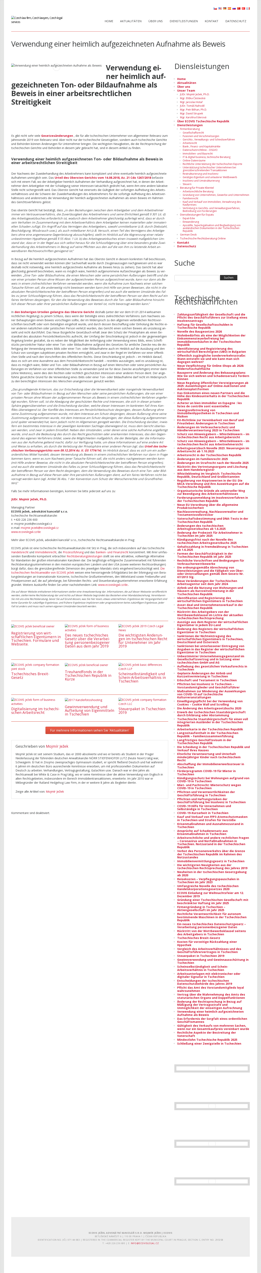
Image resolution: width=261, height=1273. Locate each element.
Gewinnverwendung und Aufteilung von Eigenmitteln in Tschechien (89, 710)
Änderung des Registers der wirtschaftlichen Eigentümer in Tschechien (210, 630)
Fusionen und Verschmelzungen (201, 136)
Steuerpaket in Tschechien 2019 (141, 710)
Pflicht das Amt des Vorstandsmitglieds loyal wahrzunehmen (210, 989)
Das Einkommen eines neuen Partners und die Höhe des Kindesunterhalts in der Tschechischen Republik (213, 396)
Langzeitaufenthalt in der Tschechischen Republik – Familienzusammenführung (207, 734)
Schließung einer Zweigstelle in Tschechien (209, 1043)
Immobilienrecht (45, 552)
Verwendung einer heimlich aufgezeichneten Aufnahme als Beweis (210, 1013)
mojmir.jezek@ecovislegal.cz (40, 528)
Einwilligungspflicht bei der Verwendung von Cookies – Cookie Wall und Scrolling (210, 702)
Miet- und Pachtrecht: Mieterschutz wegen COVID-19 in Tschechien (209, 786)
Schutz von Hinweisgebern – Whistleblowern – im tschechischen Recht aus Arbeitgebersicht (213, 435)
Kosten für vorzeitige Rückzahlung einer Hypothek (207, 943)
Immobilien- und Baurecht (198, 153)
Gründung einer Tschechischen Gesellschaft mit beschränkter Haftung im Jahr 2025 (212, 901)
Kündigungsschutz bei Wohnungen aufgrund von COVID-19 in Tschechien (213, 779)
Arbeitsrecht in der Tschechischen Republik (209, 455)
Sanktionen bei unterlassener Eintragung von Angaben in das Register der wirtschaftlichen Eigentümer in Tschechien (210, 649)
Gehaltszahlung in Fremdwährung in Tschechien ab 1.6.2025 (212, 548)
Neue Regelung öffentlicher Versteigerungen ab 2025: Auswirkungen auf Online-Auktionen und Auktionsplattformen (212, 386)
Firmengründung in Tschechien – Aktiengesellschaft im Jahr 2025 (201, 908)
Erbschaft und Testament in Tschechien (207, 680)
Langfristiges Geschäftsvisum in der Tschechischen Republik (204, 741)
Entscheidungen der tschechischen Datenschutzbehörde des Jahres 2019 (204, 982)
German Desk (188, 234)
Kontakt (211, 21)
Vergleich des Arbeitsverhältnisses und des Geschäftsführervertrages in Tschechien (209, 950)
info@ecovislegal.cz (145, 1243)
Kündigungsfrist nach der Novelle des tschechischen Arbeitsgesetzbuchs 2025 (207, 541)
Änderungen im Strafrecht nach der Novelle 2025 (213, 463)
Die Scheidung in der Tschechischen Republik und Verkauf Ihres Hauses (213, 748)
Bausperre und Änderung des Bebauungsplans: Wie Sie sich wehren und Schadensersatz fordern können (213, 376)
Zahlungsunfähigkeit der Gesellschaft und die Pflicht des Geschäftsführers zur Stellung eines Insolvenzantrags (212, 317)
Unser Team (186, 90)
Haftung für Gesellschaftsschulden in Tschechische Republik (205, 326)
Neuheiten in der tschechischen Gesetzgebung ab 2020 (212, 873)
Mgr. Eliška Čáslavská (192, 98)
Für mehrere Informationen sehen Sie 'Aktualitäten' (89, 730)
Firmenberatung (190, 129)
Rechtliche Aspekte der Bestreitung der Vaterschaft (206, 1034)
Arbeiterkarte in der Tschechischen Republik (210, 729)
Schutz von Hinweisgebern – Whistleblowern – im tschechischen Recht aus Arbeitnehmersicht (213, 442)
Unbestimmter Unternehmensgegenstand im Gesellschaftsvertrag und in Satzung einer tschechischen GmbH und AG (210, 659)
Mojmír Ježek (57, 746)
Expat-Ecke (189, 218)
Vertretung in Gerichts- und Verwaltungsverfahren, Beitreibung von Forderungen (211, 209)
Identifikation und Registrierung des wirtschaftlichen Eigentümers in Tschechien (210, 599)
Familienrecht (190, 198)
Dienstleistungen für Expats (197, 214)
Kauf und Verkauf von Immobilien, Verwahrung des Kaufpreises (212, 203)
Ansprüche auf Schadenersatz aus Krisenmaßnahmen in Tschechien (202, 832)
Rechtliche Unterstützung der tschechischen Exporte (212, 164)
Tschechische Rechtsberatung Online (203, 238)
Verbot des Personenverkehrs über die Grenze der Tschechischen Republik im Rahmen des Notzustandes (211, 854)
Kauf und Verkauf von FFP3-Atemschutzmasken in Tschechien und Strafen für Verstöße (212, 818)
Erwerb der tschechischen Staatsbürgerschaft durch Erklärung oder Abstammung (211, 713)
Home (109, 21)
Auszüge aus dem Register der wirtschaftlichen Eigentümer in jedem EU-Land (212, 623)
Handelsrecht (20, 552)
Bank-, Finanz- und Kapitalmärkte (201, 146)
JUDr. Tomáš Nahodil (192, 105)
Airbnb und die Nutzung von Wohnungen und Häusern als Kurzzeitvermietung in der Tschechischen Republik (210, 591)
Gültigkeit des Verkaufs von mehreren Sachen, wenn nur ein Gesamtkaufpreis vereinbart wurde (213, 1027)
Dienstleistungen (184, 21)
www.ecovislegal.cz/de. (113, 585)
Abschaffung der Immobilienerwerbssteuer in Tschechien (210, 765)
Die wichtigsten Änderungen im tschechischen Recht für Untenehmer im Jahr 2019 (142, 641)
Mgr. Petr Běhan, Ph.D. (193, 109)
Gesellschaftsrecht (193, 132)
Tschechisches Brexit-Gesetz (30, 675)
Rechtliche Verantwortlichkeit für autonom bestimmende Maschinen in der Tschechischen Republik (212, 917)
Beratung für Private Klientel (197, 188)
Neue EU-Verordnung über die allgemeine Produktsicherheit (207, 506)
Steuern (187, 184)
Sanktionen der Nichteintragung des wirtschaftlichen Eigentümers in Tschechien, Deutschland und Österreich (210, 639)
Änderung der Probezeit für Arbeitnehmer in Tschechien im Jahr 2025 (209, 534)
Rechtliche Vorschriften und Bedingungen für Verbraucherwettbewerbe (210, 562)
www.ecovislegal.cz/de (26, 532)
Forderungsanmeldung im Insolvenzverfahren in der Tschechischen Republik (212, 499)
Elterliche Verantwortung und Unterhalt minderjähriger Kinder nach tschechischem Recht (209, 757)
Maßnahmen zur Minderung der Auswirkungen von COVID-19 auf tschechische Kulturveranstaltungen (211, 694)
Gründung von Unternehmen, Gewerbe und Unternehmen (216, 195)
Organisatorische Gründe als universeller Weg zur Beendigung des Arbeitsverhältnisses (211, 492)
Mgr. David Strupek (191, 113)
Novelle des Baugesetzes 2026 (199, 331)
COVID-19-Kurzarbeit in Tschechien (202, 813)
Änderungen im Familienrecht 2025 (202, 459)
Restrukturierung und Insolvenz (200, 173)
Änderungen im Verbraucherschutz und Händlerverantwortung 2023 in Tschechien (208, 428)
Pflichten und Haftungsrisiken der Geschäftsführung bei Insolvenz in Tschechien (211, 800)
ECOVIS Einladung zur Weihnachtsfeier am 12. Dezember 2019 (210, 894)
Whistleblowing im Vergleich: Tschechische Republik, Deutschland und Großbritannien (209, 475)
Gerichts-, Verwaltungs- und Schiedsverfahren (209, 139)
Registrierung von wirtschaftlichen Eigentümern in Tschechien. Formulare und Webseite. (36, 638)
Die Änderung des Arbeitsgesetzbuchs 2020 (209, 708)
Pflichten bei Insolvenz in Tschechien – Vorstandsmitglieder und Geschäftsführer (208, 685)
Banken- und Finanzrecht (112, 552)
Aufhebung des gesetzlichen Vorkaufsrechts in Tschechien (212, 667)
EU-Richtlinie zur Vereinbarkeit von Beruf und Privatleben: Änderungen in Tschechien (210, 421)
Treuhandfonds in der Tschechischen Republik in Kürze (88, 675)
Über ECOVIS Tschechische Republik (203, 121)
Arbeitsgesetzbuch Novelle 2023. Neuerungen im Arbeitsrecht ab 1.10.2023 (213, 449)
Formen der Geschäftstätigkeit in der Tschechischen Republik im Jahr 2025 (205, 555)
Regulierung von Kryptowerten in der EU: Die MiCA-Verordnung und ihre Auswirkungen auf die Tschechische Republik (213, 484)
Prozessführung (73, 552)
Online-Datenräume (194, 160)
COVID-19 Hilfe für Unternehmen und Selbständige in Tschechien (204, 807)
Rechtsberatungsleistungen (84, 556)
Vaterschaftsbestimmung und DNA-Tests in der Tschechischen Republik (212, 520)
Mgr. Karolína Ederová (193, 117)
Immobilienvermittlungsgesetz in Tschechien (210, 861)
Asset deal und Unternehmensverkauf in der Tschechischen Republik (210, 606)
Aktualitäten (131, 21)
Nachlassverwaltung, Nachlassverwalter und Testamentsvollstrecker (210, 513)
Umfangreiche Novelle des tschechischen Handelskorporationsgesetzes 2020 (208, 887)
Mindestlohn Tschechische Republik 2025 (207, 1040)
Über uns (155, 21)
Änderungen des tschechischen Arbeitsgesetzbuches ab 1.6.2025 (201, 527)
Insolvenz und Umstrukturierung (201, 180)
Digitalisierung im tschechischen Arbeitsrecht (35, 710)
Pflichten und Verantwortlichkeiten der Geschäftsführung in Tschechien (206, 793)
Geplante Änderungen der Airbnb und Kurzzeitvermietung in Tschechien (204, 674)
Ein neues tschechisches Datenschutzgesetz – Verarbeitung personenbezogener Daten (211, 925)
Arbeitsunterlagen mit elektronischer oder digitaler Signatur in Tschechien (208, 975)
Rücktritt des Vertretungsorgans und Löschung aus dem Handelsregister (212, 468)
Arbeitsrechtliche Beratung (198, 191)
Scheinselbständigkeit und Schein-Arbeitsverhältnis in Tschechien (142, 677)
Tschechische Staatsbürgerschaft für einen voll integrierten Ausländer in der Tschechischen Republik (212, 722)
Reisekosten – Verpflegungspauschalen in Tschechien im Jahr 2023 (208, 880)
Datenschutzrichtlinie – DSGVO (200, 150)
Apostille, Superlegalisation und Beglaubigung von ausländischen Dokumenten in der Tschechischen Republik (212, 228)
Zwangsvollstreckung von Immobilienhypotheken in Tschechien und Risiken (208, 413)
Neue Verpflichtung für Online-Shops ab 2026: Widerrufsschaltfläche (210, 367)
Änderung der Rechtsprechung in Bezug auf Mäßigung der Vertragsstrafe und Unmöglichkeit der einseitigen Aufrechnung (209, 1005)
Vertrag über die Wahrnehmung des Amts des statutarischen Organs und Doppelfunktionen (211, 996)
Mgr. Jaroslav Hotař (191, 102)
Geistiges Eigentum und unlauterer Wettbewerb (210, 177)
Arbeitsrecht (190, 143)
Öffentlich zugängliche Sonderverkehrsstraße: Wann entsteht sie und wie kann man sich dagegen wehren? (211, 359)
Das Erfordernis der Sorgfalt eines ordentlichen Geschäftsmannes (212, 1020)
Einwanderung (191, 221)
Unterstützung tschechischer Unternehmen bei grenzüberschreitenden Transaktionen (209, 169)
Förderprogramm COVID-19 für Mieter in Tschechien (206, 772)
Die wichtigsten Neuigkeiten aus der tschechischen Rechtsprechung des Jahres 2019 (212, 866)
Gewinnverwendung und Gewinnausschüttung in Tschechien (213, 961)
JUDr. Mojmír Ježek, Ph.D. (195, 94)
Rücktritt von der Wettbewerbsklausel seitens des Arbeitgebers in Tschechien (211, 932)
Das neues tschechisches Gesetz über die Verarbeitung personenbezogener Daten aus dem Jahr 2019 (87, 641)
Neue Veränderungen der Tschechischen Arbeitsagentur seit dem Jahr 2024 (207, 582)
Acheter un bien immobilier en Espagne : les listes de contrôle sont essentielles (209, 404)
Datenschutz (235, 21)
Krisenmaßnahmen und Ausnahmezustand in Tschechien (210, 825)
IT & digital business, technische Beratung (206, 157)
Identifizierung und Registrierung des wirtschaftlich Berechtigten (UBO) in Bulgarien (211, 350)
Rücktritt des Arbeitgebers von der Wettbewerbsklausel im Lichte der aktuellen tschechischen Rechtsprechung (210, 615)
